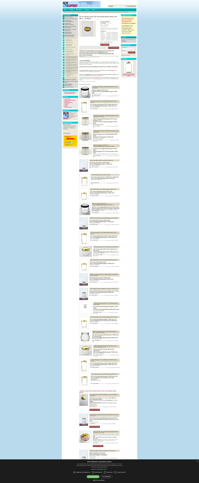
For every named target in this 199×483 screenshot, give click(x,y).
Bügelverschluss (68, 49)
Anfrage (113, 70)
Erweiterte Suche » (132, 6)
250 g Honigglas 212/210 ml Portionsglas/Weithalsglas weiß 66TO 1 (102, 204)
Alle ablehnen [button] (106, 476)
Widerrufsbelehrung (69, 102)
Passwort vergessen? (126, 55)
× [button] (197, 461)
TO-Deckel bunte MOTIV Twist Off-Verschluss (111, 12)
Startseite (65, 12)
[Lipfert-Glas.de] (82, 4)
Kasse (93, 9)
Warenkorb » (123, 41)
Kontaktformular (97, 78)
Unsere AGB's (67, 98)
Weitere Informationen (102, 467)
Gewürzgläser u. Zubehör (70, 79)
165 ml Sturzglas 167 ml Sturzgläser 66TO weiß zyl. (103, 260)
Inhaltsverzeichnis (68, 107)
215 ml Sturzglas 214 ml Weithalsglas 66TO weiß (104, 374)
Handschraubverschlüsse (70, 37)
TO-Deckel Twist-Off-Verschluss (95, 12)
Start (65, 9)
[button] (99, 469)
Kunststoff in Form (69, 87)
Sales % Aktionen (69, 17)
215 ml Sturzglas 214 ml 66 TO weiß (100, 174)
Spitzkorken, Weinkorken (70, 47)
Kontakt (71, 9)
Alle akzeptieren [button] (93, 476)
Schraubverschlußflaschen (71, 18)
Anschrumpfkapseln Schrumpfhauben (69, 51)
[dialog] (99, 471)
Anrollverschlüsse (69, 42)
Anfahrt (66, 105)
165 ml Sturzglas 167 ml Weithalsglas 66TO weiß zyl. (104, 317)
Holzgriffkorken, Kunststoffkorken (68, 45)
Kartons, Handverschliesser (71, 77)
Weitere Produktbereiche (70, 93)
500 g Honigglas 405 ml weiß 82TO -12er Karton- (102, 450)
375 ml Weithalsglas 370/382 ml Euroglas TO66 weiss (104, 288)
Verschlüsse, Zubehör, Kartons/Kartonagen (80, 12)
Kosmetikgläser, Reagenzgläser (68, 85)
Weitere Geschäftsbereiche (70, 92)
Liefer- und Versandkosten (70, 100)
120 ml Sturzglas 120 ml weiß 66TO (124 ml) (101, 160)
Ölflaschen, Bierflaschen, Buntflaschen (70, 27)
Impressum (67, 103)
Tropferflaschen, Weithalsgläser (68, 33)
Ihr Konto (87, 9)
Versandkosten (105, 26)
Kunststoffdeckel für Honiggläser (69, 75)
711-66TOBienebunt (124, 12)
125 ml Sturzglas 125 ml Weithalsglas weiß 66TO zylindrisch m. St (105, 346)
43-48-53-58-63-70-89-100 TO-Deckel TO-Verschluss (71, 57)
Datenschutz (67, 101)
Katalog (69, 12)
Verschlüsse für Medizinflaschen (68, 40)
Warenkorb (78, 9)
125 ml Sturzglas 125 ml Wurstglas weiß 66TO (106, 246)
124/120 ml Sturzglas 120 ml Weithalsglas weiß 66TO (104, 218)
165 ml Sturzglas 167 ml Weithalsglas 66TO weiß (103, 189)
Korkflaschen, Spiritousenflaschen (69, 24)
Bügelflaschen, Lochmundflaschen (69, 21)
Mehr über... (65, 96)
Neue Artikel (124, 58)
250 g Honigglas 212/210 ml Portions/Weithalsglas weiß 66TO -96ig (104, 146)
